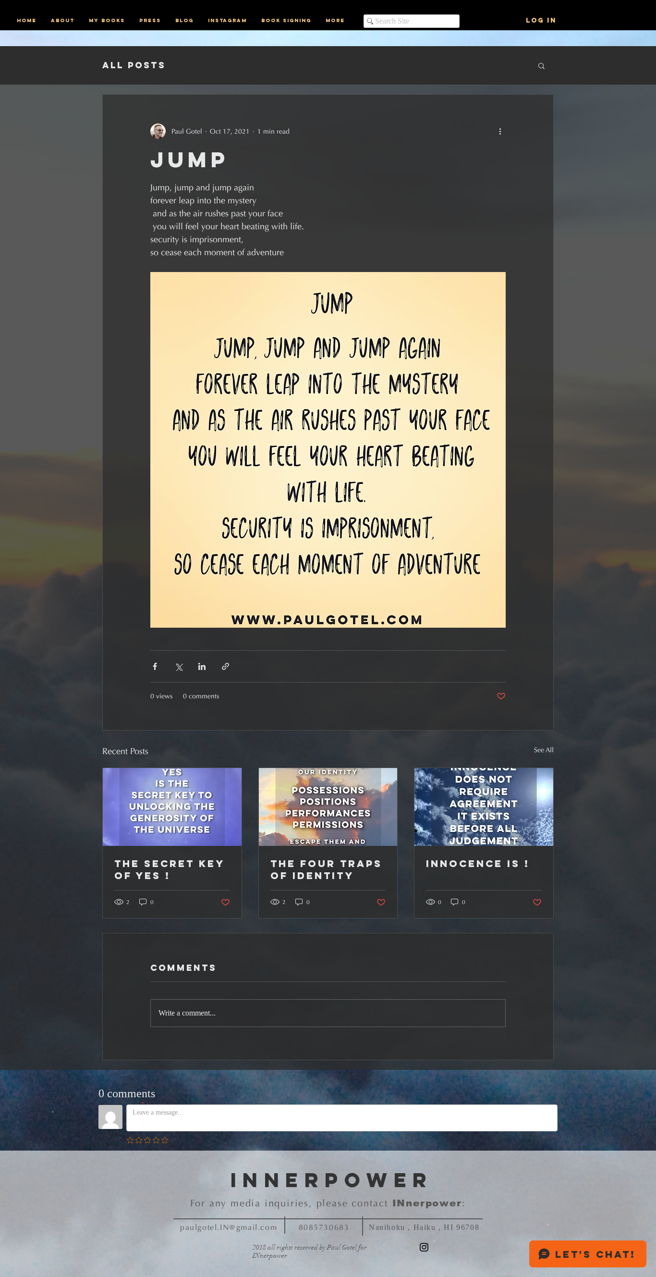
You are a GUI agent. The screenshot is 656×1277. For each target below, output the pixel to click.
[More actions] (500, 131)
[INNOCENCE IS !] (483, 807)
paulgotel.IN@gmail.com (228, 1227)
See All (544, 750)
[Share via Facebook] (154, 666)
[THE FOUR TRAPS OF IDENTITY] (328, 807)
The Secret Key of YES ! (169, 869)
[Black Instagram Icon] (424, 1247)
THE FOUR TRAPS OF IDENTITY (326, 869)
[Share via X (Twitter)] (178, 666)
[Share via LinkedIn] (202, 666)
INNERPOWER (332, 1179)
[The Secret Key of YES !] (172, 807)
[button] (541, 65)
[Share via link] (225, 666)
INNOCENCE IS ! (478, 863)
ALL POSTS (134, 65)
